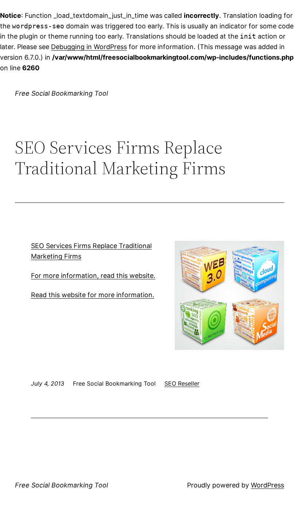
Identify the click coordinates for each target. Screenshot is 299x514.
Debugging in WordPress (89, 47)
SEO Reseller (181, 383)
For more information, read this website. (93, 275)
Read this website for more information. (92, 295)
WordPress (267, 485)
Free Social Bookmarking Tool (61, 93)
